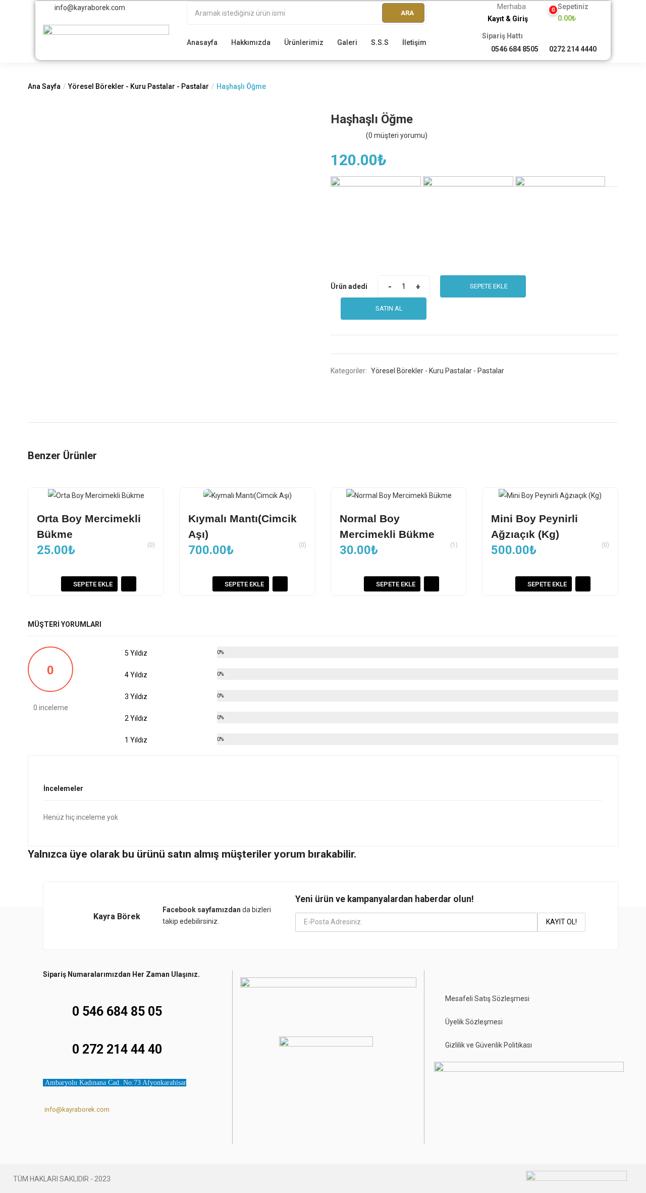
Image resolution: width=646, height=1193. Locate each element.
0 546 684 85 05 (117, 1011)
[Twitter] (85, 1136)
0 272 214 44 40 (117, 1049)
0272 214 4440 (573, 49)
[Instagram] (66, 1136)
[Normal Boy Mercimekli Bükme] (398, 495)
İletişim (414, 42)
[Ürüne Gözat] (129, 584)
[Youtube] (104, 1136)
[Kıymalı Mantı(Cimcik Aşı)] (247, 495)
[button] (569, 12)
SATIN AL (389, 308)
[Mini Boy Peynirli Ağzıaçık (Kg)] (550, 495)
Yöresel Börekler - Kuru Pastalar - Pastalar (138, 86)
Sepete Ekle (489, 286)
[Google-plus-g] (124, 1136)
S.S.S (380, 42)
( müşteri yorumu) (396, 135)
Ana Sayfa (44, 86)
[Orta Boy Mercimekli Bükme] (96, 495)
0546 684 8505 (515, 49)
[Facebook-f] (47, 1136)
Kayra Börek (116, 916)
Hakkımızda (251, 42)
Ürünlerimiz (304, 42)
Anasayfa (202, 42)
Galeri (347, 42)
